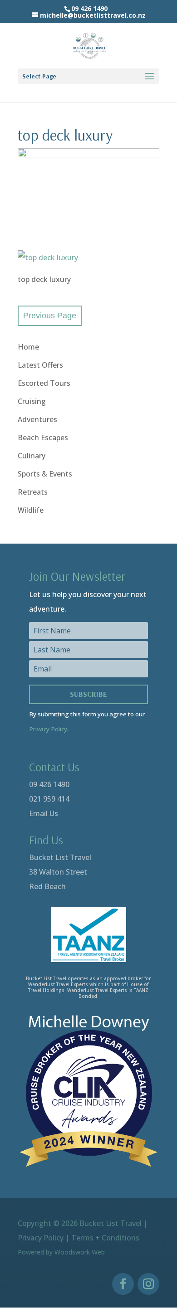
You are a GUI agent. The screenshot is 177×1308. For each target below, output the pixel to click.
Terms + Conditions (105, 1238)
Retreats (33, 492)
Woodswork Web (79, 1252)
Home (28, 347)
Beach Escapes (43, 437)
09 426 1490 (49, 784)
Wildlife (31, 510)
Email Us (43, 813)
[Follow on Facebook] (123, 1284)
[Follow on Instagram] (148, 1284)
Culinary (31, 456)
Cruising (32, 401)
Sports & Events (45, 474)
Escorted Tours (44, 383)
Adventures (37, 419)
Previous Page (49, 315)
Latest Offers (40, 365)
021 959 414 (49, 799)
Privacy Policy (48, 729)
